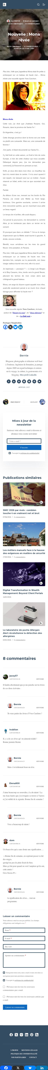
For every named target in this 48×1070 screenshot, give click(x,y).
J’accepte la (25, 453)
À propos (14, 1050)
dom (11, 840)
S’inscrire (24, 447)
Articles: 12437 (24, 387)
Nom (7, 930)
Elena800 (14, 783)
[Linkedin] (20, 327)
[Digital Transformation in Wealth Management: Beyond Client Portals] (24, 574)
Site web (8, 946)
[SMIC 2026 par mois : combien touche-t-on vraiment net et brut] (24, 494)
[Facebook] (5, 327)
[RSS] (36, 1034)
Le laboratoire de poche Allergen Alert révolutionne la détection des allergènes (22, 633)
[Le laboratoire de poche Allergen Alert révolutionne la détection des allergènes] (24, 614)
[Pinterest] (31, 1034)
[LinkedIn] (26, 1034)
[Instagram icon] (29, 381)
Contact (33, 1057)
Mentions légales (29, 1050)
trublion (13, 729)
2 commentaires (19, 557)
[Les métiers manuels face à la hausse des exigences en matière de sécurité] (24, 534)
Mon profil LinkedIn (28, 374)
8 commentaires (32, 24)
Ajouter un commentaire (15, 955)
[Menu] (44, 4)
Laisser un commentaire (15, 1007)
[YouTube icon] (39, 381)
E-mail (8, 938)
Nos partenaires (18, 1057)
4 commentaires (19, 517)
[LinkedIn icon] (14, 381)
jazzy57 (13, 676)
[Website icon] (19, 381)
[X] (10, 327)
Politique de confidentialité (24, 1054)
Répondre (40, 679)
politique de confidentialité (29, 453)
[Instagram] (21, 1034)
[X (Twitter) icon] (24, 381)
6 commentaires (19, 640)
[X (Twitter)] (16, 1034)
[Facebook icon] (9, 381)
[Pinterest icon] (34, 381)
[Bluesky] (15, 327)
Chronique (18, 24)
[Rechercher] (38, 4)
